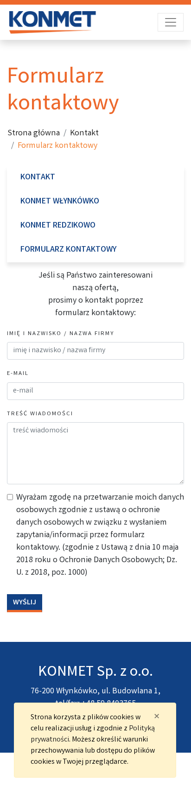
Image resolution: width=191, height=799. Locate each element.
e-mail (18, 373)
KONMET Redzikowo (58, 226)
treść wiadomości (40, 414)
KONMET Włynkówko (59, 202)
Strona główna (33, 133)
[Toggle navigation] (171, 22)
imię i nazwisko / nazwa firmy (60, 334)
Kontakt (84, 133)
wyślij (24, 602)
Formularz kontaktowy (68, 250)
